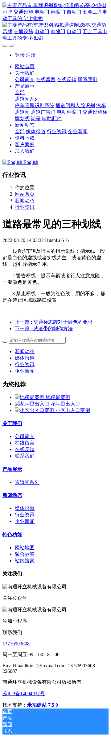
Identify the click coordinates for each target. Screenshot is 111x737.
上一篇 (53, 322)
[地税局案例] (30, 397)
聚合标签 (25, 554)
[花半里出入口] (33, 403)
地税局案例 (58, 397)
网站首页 (25, 66)
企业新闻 (25, 371)
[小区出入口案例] (35, 410)
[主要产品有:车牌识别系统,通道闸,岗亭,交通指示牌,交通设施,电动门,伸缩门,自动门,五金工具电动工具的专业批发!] (55, 22)
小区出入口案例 (73, 410)
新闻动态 (25, 200)
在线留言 (25, 442)
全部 (20, 92)
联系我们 (25, 455)
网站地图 (25, 547)
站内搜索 (25, 560)
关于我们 (12, 423)
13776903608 (16, 643)
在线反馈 (25, 449)
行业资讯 (25, 207)
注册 (31, 55)
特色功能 (12, 534)
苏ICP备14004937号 (23, 693)
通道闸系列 (27, 482)
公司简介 (25, 436)
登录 (20, 55)
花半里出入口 (65, 403)
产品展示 (12, 469)
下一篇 (44, 328)
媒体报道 (25, 358)
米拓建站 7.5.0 (42, 705)
